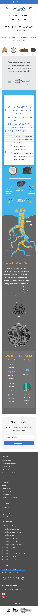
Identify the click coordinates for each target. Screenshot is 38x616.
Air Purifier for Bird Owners (11, 532)
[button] (3, 8)
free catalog (10, 589)
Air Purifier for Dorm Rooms (11, 535)
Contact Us (6, 508)
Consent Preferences (9, 497)
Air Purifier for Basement (10, 529)
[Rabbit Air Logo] (19, 8)
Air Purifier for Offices (9, 547)
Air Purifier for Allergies (10, 526)
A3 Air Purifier (6, 461)
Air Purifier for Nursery (10, 541)
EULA (4, 485)
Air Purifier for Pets (8, 550)
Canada (8, 597)
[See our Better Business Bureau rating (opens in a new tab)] (9, 610)
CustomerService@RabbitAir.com (13, 569)
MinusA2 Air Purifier (9, 464)
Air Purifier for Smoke (9, 556)
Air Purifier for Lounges (10, 538)
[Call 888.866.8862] (7, 8)
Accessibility (6, 482)
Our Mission (6, 511)
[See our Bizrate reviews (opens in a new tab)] (25, 610)
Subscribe (18, 443)
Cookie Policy (6, 491)
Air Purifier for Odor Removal (12, 544)
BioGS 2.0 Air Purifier (9, 467)
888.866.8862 (13, 573)
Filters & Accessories (9, 470)
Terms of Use (7, 488)
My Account (6, 514)
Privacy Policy (6, 494)
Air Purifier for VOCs (9, 559)
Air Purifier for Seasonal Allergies (13, 553)
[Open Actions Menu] (4, 612)
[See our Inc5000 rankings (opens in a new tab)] (15, 610)
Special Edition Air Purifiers (11, 473)
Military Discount (7, 517)
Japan (7, 594)
